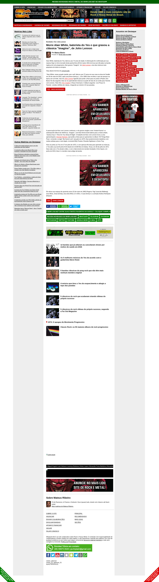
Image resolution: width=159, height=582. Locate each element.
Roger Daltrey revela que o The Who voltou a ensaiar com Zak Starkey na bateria (27, 169)
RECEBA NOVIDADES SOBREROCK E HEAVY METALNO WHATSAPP (6, 575)
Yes (55, 41)
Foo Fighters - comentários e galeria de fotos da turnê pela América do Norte (27, 177)
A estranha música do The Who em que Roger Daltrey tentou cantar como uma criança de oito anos (27, 195)
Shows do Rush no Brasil (124, 39)
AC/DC (119, 55)
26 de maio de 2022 (65, 54)
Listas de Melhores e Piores (124, 51)
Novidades (49, 41)
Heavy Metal (121, 60)
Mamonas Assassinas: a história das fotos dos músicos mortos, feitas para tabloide (31, 133)
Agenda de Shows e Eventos (125, 45)
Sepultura (131, 75)
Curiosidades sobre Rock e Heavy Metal (128, 47)
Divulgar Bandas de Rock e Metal (126, 89)
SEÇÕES (110, 25)
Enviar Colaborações (122, 87)
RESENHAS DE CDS (59, 25)
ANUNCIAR (31, 7)
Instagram (51, 220)
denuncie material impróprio (93, 540)
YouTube (70, 220)
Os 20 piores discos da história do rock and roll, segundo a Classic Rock (32, 105)
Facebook (105, 216)
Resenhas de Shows (122, 50)
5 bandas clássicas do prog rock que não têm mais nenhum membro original (82, 272)
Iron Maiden (132, 60)
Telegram (94, 216)
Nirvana (139, 69)
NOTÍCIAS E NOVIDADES (23, 25)
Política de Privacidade (68, 542)
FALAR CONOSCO (109, 7)
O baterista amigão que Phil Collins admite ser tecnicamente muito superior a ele (27, 200)
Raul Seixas (121, 75)
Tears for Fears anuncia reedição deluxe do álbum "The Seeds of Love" (32, 112)
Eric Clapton (66, 83)
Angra (125, 55)
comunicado (65, 71)
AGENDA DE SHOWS (42, 25)
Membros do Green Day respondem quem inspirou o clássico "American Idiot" (30, 43)
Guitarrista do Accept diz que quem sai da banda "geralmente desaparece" (31, 119)
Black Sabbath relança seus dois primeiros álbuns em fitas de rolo (31, 70)
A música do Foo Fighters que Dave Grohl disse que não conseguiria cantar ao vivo (26, 190)
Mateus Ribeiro (60, 52)
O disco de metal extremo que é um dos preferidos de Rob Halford (26, 146)
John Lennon (61, 41)
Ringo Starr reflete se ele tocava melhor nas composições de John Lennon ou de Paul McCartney (32, 78)
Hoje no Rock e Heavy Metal (125, 44)
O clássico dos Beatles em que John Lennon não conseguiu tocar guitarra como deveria (27, 204)
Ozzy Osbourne (122, 72)
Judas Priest (121, 63)
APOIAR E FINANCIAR (84, 7)
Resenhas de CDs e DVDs (124, 48)
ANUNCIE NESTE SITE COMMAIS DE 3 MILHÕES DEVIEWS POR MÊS (152, 575)
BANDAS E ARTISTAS (128, 25)
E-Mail (92, 220)
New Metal (130, 69)
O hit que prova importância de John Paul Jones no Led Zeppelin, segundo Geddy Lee (31, 126)
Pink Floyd (134, 72)
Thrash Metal (122, 81)
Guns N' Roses (135, 57)
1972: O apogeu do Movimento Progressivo (66, 322)
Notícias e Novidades (122, 42)
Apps (99, 220)
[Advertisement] (61, 173)
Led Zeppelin (121, 66)
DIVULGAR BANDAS (66, 7)
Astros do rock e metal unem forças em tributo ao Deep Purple (32, 49)
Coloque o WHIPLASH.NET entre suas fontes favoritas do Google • (98, 211)
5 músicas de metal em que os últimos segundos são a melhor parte (31, 36)
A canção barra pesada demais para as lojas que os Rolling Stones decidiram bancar (31, 64)
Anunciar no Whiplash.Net (124, 86)
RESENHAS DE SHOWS (77, 25)
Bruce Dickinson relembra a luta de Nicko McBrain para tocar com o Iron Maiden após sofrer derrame (27, 155)
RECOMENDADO (81, 516)
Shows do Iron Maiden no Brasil (126, 36)
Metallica (120, 69)
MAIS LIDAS (79, 519)
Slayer (119, 78)
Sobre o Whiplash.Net (123, 85)
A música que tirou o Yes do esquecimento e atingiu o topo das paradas (83, 284)
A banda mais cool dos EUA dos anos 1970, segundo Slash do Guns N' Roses (31, 85)
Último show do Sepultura (124, 35)
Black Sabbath (122, 57)
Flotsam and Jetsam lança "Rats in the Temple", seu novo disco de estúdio (25, 160)
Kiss (129, 63)
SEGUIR (98, 7)
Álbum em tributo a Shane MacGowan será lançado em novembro (27, 164)
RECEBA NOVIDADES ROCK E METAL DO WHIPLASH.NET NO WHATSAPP (79, 2)
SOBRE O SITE (19, 7)
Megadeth (132, 66)
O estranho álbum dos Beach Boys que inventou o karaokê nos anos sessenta (25, 150)
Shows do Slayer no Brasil (124, 38)
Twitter (61, 220)
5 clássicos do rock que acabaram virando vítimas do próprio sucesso (83, 297)
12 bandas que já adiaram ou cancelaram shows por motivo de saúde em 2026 (82, 246)
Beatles (133, 55)
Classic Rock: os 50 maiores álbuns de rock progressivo (84, 327)
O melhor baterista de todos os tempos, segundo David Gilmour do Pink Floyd (31, 92)
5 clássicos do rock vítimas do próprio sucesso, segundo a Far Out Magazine (84, 310)
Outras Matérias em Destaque (27, 142)
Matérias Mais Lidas (23, 31)
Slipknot (127, 78)
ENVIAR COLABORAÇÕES (47, 7)
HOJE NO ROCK (94, 25)
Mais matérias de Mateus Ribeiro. (63, 506)
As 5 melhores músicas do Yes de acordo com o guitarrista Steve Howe (80, 259)
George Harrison (62, 137)
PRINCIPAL (78, 513)
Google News (82, 220)
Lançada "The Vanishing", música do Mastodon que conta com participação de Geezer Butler (32, 99)
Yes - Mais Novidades (55, 89)
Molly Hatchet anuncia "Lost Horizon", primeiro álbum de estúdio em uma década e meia (31, 57)
